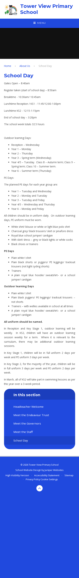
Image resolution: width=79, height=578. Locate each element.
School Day (45, 66)
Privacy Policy (33, 479)
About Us (24, 66)
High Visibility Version (17, 475)
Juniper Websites (54, 470)
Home (7, 66)
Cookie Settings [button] (49, 479)
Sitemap (68, 475)
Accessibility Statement (46, 475)
